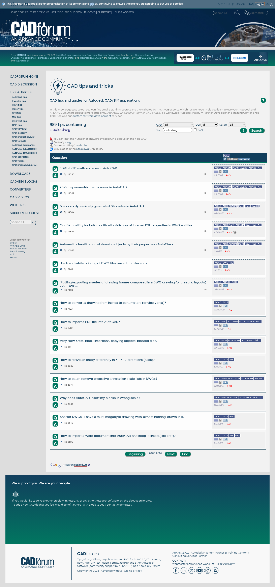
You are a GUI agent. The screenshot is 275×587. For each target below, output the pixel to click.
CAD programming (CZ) (24, 164)
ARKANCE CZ (180, 552)
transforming (17, 251)
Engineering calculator (22, 57)
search (76, 464)
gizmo (13, 257)
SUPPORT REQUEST (25, 213)
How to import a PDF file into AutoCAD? (90, 322)
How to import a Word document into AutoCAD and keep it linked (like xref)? (118, 436)
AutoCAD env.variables (24, 152)
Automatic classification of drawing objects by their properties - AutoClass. (117, 244)
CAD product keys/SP (23, 136)
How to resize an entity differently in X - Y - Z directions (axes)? (107, 360)
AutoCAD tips (63, 55)
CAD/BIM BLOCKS (23, 181)
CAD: (159, 124)
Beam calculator (144, 55)
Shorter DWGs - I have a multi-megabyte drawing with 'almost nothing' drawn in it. (122, 417)
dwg (68, 142)
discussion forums (140, 500)
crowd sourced (18, 248)
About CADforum (149, 566)
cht (12, 254)
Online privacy (133, 570)
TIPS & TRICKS (21, 92)
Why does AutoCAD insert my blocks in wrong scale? (100, 398)
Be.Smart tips (19, 121)
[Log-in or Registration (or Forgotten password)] (245, 15)
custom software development (91, 116)
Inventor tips (79, 55)
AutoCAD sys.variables (24, 148)
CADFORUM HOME (24, 76)
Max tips (16, 117)
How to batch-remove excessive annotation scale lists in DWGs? (108, 379)
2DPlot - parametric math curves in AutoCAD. (93, 187)
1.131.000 (21, 55)
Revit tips (92, 55)
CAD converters (21, 156)
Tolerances (42, 57)
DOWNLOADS (20, 174)
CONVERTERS (20, 189)
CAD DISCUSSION (23, 84)
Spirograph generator (62, 57)
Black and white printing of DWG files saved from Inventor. (104, 263)
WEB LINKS (18, 205)
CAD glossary (19, 132)
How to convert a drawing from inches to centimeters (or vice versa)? (113, 303)
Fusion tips (114, 55)
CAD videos (18, 160)
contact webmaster (119, 504)
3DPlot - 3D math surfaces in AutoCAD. (89, 168)
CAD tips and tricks (89, 86)
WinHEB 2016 (17, 245)
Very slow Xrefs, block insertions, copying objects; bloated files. (108, 341)
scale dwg (82, 145)
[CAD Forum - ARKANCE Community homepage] (41, 40)
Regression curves (90, 57)
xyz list (13, 242)
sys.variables (23, 60)
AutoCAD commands (23, 145)
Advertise (107, 570)
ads (92, 3)
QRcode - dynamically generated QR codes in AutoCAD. (102, 206)
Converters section (118, 57)
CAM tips (17, 125)
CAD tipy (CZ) (19, 128)
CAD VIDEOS (19, 197)
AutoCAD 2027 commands (151, 57)
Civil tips (102, 55)
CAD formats (19, 140)
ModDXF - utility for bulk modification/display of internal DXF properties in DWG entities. (126, 225)
